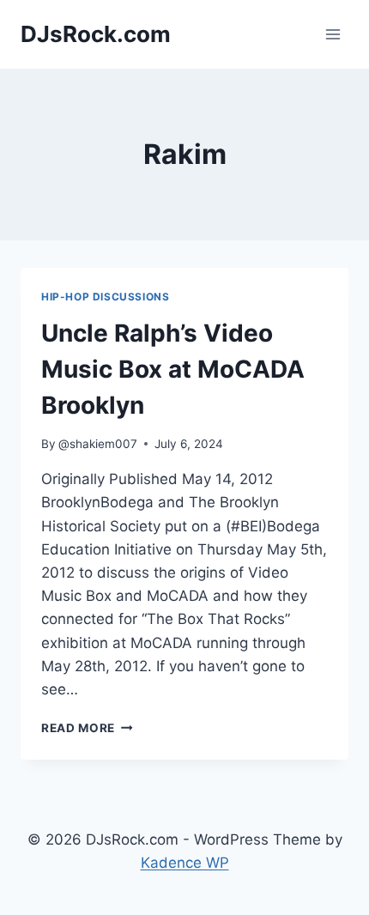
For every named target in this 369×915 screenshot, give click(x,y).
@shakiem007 (97, 444)
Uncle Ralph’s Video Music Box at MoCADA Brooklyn (173, 369)
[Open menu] (332, 34)
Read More (87, 728)
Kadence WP (185, 862)
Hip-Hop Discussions (105, 296)
